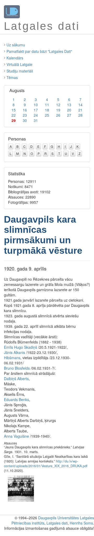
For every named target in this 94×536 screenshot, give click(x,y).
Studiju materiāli (20, 71)
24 (36, 115)
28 (80, 115)
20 (69, 109)
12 (58, 104)
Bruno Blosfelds (17, 368)
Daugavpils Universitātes (58, 517)
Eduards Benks (16, 399)
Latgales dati (57, 523)
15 (13, 109)
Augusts (17, 90)
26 (58, 115)
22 (13, 115)
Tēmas (12, 77)
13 (69, 104)
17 (36, 109)
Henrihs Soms (81, 523)
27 (69, 115)
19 (58, 109)
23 (25, 115)
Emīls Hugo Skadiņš (20, 347)
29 (13, 120)
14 (80, 104)
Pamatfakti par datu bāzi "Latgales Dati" (39, 51)
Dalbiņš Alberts (16, 378)
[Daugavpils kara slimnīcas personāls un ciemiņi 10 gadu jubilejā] (21, 488)
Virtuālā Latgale (19, 64)
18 (47, 109)
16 (25, 109)
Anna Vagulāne (16, 436)
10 (36, 104)
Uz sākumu (16, 44)
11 (47, 104)
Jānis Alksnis (14, 352)
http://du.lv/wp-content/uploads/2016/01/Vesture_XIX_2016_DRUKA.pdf (45, 463)
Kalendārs (15, 57)
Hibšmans (12, 357)
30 (25, 120)
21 (80, 109)
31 (36, 120)
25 (47, 115)
